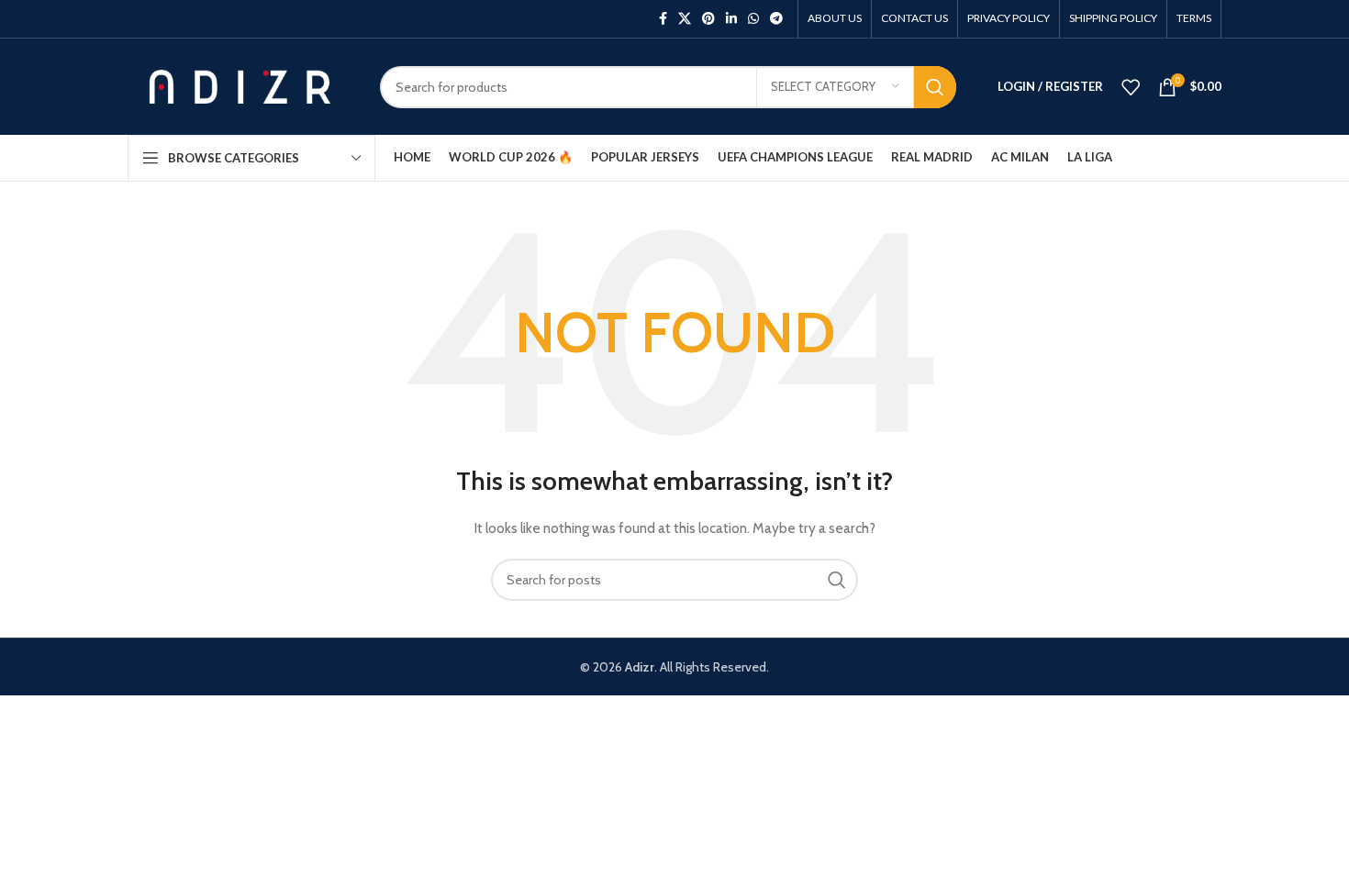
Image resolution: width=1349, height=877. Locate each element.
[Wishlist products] (1130, 87)
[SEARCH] (935, 87)
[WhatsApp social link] (753, 18)
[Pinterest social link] (708, 18)
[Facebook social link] (663, 18)
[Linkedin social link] (731, 18)
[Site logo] (240, 85)
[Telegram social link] (776, 18)
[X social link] (685, 18)
